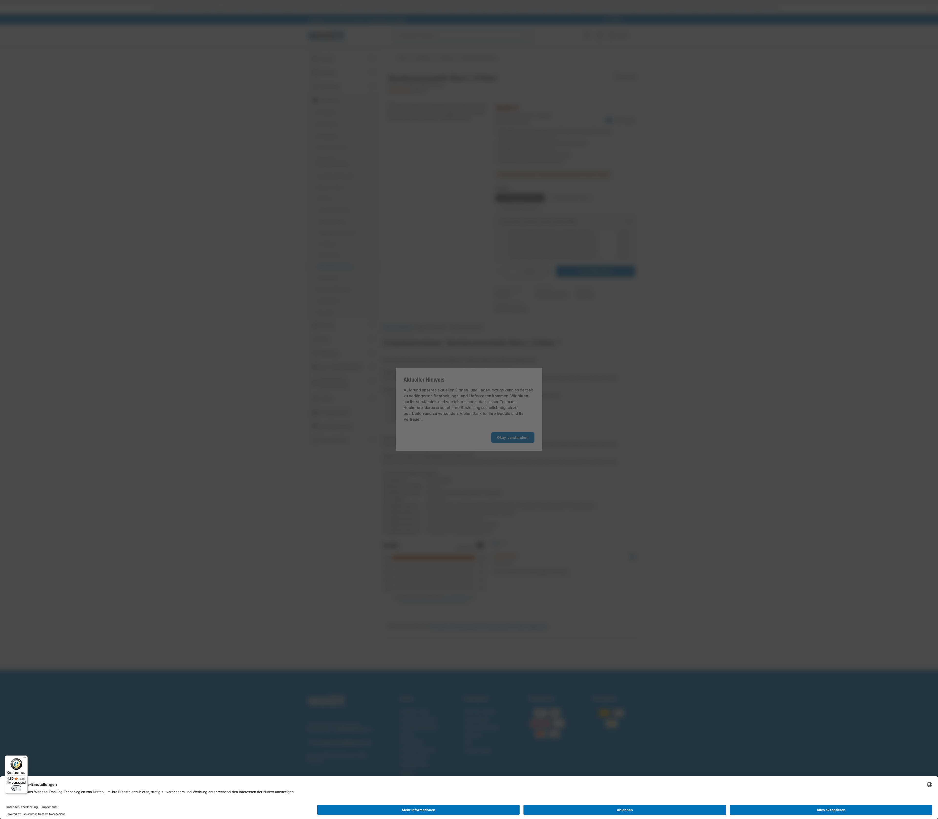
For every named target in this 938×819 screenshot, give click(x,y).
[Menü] (25, 758)
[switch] (16, 788)
